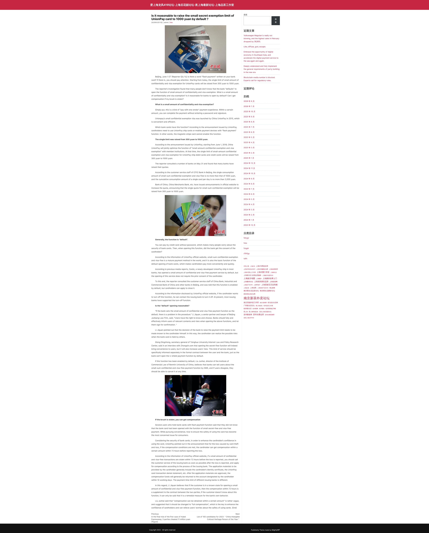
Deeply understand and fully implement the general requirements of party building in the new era (262, 69)
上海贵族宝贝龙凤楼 (269, 284)
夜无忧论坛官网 (273, 302)
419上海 (246, 266)
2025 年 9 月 (249, 116)
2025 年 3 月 (249, 147)
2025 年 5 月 (249, 137)
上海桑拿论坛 (248, 281)
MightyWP (276, 530)
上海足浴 (246, 288)
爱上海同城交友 (253, 311)
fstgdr (246, 248)
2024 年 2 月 (249, 215)
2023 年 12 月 (249, 225)
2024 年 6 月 (249, 194)
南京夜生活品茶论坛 (251, 291)
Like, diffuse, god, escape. (255, 46)
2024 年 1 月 (249, 220)
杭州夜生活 (247, 308)
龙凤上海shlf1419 (249, 318)
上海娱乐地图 (249, 278)
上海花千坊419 (248, 285)
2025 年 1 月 (249, 158)
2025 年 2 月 (249, 153)
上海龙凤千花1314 (263, 288)
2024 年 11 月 (249, 168)
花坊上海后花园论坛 (265, 311)
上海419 (252, 266)
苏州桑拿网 (248, 315)
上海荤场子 (257, 285)
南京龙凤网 (263, 302)
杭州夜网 (255, 308)
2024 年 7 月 (249, 189)
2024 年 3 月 (249, 209)
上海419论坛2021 (249, 269)
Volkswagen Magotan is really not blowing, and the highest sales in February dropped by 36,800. (261, 38)
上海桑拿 (259, 278)
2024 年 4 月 (249, 204)
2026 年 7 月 (249, 106)
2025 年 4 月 (249, 142)
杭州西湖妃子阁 (271, 308)
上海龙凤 (253, 288)
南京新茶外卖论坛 (257, 298)
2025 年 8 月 (249, 122)
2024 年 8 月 (249, 184)
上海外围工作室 (263, 272)
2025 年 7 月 (249, 127)
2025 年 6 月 (249, 132)
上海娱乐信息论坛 (267, 275)
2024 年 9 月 (249, 179)
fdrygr (246, 238)
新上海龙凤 (259, 305)
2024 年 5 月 (249, 199)
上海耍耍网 (273, 281)
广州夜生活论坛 (249, 305)
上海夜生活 (273, 272)
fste (171, 22)
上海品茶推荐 (273, 269)
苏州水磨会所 (258, 314)
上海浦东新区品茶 (261, 281)
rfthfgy (247, 253)
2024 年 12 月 (249, 163)
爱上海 (246, 311)
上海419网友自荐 (262, 266)
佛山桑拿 (272, 288)
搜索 (245, 15)
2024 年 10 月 (249, 173)
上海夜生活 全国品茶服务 (252, 275)
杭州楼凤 (261, 308)
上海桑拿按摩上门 (270, 278)
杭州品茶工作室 (268, 305)
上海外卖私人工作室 (250, 272)
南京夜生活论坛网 (249, 294)
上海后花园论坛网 (262, 269)
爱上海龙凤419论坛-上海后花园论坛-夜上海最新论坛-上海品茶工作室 (192, 4)
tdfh (245, 258)
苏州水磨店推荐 (269, 314)
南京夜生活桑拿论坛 (267, 291)
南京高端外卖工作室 (251, 302)
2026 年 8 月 (249, 101)
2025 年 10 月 (249, 111)
